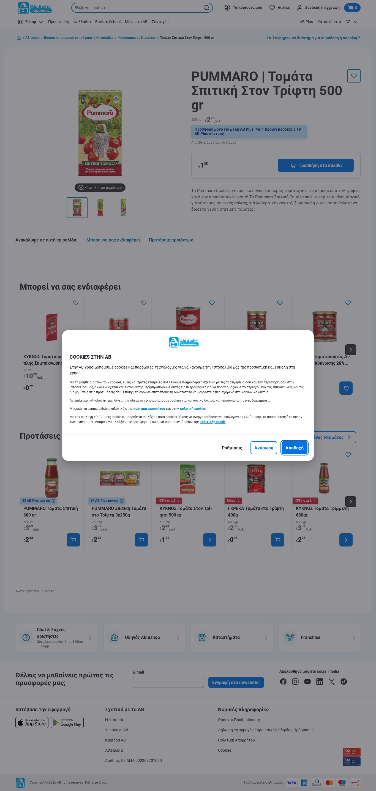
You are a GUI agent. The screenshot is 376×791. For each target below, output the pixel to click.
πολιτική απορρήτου (149, 409)
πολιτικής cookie (212, 422)
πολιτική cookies (193, 409)
